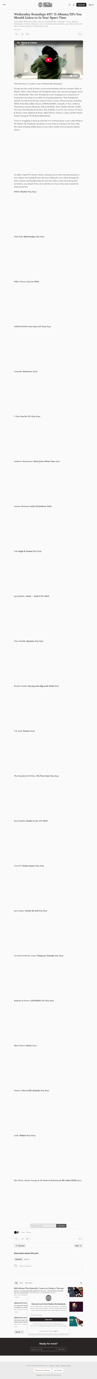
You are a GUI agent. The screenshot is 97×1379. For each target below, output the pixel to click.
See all (18, 1332)
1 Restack (28, 1232)
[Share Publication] (74, 5)
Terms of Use (57, 1324)
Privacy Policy (63, 1326)
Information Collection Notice (48, 1326)
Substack (39, 1375)
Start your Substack (43, 1370)
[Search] (69, 5)
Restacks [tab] (26, 1259)
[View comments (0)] (22, 34)
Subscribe (81, 5)
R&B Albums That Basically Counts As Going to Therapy (39, 1288)
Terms (57, 1365)
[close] (66, 1295)
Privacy (52, 1365)
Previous (21, 1246)
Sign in (91, 5)
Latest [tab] (21, 1283)
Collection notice (65, 1365)
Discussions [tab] (28, 1283)
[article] (48, 1292)
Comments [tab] (18, 1259)
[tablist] (22, 1259)
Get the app (58, 1370)
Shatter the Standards (25, 1309)
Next (77, 1246)
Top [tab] (16, 1283)
